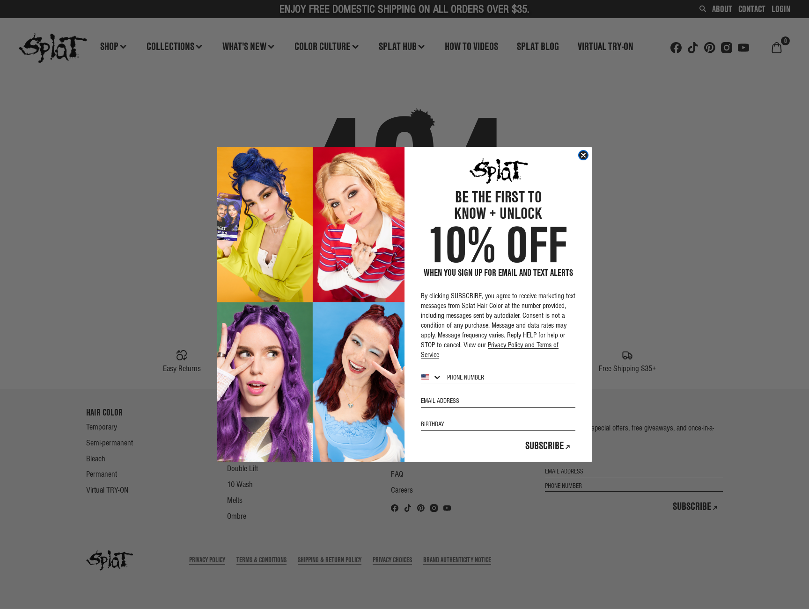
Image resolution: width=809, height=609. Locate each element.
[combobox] (431, 377)
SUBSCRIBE (544, 445)
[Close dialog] (583, 155)
